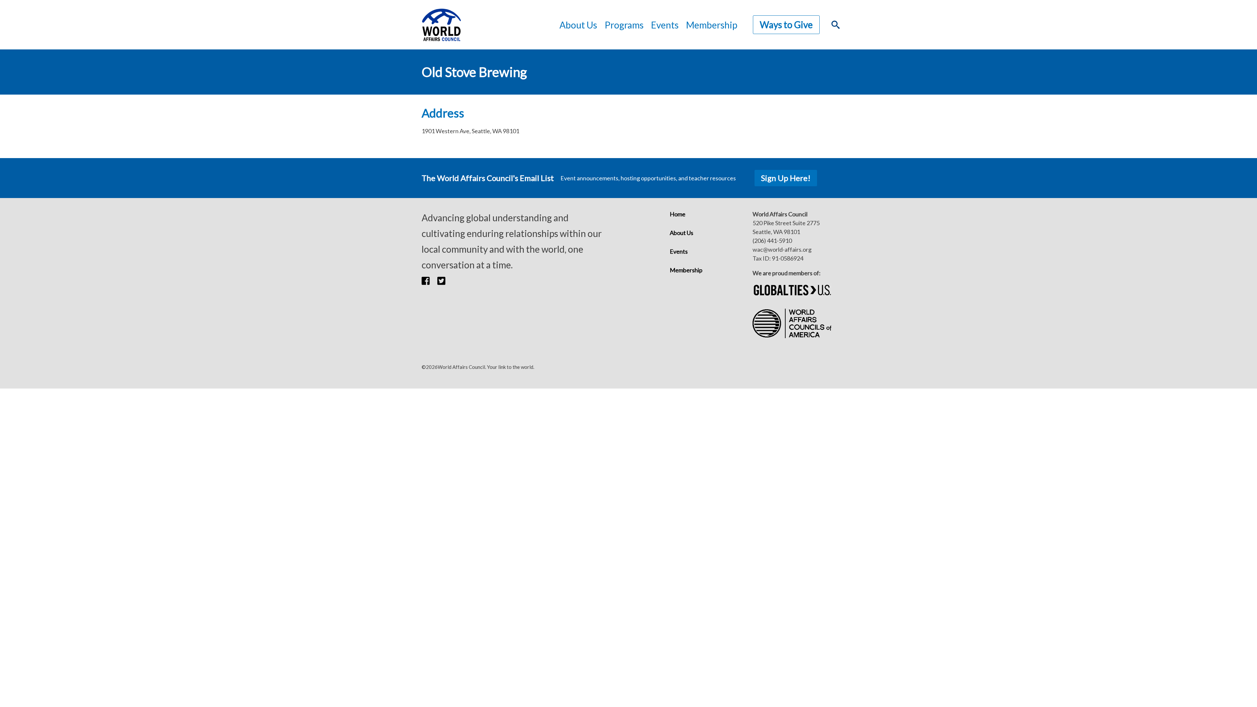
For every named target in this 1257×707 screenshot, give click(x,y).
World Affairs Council (441, 24)
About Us (681, 232)
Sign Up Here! (786, 178)
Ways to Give (786, 24)
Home (677, 214)
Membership (711, 24)
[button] (429, 280)
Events (679, 251)
